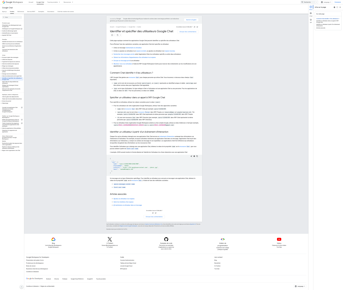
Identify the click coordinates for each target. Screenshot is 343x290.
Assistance (50, 11)
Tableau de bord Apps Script (128, 263)
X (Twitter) (217, 266)
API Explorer (123, 269)
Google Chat (40, 2)
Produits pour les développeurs (35, 263)
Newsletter (217, 263)
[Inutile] (197, 27)
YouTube (216, 269)
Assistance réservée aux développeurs (37, 269)
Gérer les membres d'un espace (123, 202)
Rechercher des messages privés (124, 54)
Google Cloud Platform (77, 279)
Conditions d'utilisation (32, 271)
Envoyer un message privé (122, 60)
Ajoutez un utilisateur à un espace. (124, 199)
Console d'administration (127, 260)
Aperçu (4, 11)
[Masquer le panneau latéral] (21, 287)
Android (48, 279)
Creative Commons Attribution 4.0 (153, 224)
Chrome (56, 279)
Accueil (31, 2)
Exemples (41, 11)
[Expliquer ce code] (191, 156)
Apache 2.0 (193, 224)
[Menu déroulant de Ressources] (73, 2)
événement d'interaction (166, 136)
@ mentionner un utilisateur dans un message (128, 205)
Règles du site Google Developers (128, 226)
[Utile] (194, 27)
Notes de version (31, 266)
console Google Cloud (126, 266)
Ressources (67, 2)
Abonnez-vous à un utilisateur (123, 64)
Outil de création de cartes (65, 11)
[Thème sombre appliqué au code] (194, 156)
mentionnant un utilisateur (133, 48)
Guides (12, 11)
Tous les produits (52, 2)
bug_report (334, 7)
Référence (21, 11)
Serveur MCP (31, 11)
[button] (11, 31)
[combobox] (309, 2)
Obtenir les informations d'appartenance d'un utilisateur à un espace (135, 57)
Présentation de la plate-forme (35, 260)
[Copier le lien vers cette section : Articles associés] (128, 194)
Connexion (338, 2)
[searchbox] (12, 17)
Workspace (18, 2)
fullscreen (337, 7)
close (340, 7)
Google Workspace (121, 27)
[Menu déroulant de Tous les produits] (60, 2)
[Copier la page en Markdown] (117, 35)
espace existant (141, 51)
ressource (134, 77)
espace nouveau (170, 51)
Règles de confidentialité (47, 286)
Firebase (64, 279)
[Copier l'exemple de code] (197, 156)
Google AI (90, 279)
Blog (215, 260)
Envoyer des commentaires (188, 31)
